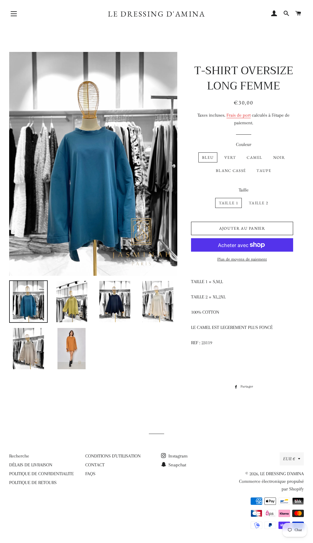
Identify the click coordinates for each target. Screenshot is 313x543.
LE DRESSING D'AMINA (156, 14)
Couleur (243, 144)
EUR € (289, 458)
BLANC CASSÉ (231, 170)
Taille (244, 190)
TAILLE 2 (258, 203)
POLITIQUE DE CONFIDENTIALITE (41, 473)
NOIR (279, 157)
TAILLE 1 (228, 203)
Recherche (19, 456)
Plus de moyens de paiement (242, 259)
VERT (230, 157)
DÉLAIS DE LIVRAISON (30, 465)
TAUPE (263, 170)
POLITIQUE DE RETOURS (33, 482)
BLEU (208, 157)
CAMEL (255, 157)
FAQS (90, 473)
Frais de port (238, 115)
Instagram (177, 456)
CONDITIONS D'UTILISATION (113, 456)
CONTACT (95, 465)
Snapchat (176, 465)
